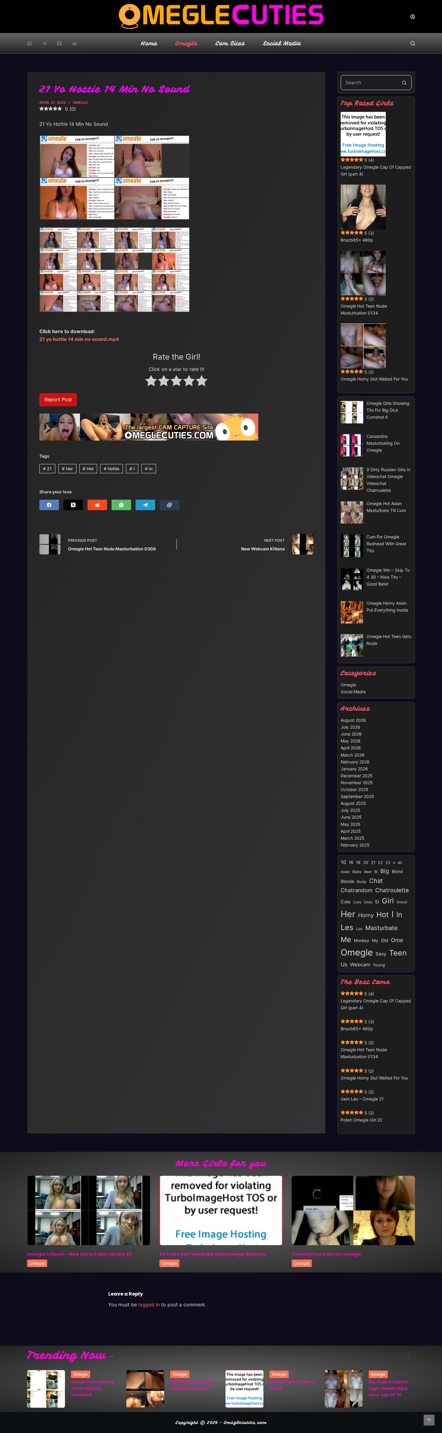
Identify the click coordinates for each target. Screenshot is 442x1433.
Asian (345, 872)
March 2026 (352, 754)
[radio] (151, 381)
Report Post (58, 399)
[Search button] (404, 82)
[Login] (412, 16)
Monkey (361, 940)
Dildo (368, 902)
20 (365, 862)
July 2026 (350, 727)
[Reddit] (74, 43)
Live (359, 929)
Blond (397, 871)
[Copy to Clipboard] (169, 505)
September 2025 (357, 796)
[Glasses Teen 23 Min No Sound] (244, 1389)
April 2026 (351, 747)
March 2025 (352, 838)
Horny (366, 915)
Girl (388, 900)
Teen (398, 952)
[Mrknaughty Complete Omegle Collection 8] (145, 1389)
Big (384, 871)
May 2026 (351, 740)
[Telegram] (44, 43)
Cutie (357, 902)
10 (343, 862)
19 (358, 862)
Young (379, 964)
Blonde (347, 881)
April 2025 (351, 831)
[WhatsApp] (121, 505)
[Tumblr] (59, 43)
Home (149, 43)
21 (47, 468)
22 (380, 862)
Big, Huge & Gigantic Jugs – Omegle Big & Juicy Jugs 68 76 (388, 1388)
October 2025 (354, 789)
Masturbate (381, 928)
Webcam (360, 965)
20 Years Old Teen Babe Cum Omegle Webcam (212, 1254)
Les (347, 927)
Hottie (111, 468)
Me (346, 939)
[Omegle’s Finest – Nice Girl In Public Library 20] (88, 1210)
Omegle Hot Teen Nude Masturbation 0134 (364, 309)
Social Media (282, 43)
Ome (397, 940)
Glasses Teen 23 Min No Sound (292, 1384)
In (148, 468)
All (400, 863)
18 (351, 862)
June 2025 (351, 817)
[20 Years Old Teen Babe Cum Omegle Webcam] (221, 1210)
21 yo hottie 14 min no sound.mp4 (79, 339)
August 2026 (353, 720)
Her (67, 468)
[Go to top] (429, 1420)
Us (344, 964)
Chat (376, 880)
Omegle (186, 43)
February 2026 (355, 761)
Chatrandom (357, 890)
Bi (376, 871)
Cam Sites (230, 43)
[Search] (412, 43)
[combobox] (369, 82)
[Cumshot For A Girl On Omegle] (353, 1210)
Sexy (381, 954)
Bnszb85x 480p (357, 239)
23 (387, 862)
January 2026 (354, 768)
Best (368, 872)
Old (384, 940)
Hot (88, 468)
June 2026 (351, 733)
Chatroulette (392, 890)
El (377, 902)
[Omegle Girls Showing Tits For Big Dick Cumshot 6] (46, 1389)
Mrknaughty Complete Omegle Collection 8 (191, 1384)
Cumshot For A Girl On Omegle (326, 1254)
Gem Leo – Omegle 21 (362, 1098)
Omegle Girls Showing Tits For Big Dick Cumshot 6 (92, 1388)
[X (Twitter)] (29, 43)
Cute (346, 902)
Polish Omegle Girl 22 (361, 1119)
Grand (402, 902)
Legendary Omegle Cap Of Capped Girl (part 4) (376, 170)
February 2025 (355, 844)
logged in (149, 1305)
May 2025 (351, 824)
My (375, 940)
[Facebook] (49, 505)
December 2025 (357, 775)
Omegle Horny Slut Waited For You (374, 378)
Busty (362, 881)
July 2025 (350, 810)
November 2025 (357, 782)
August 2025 (353, 803)
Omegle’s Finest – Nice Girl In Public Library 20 (79, 1254)
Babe (356, 871)
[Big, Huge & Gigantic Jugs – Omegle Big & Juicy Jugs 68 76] (344, 1389)
